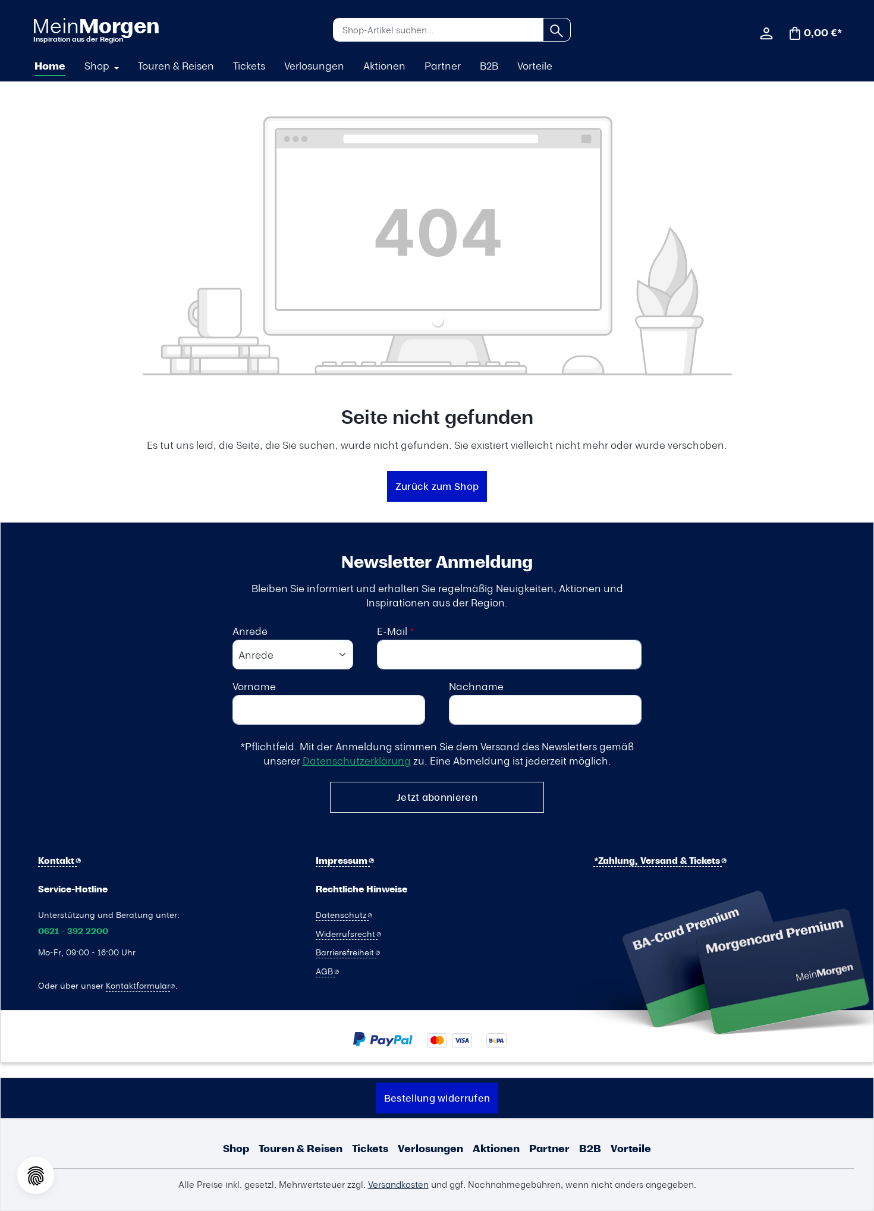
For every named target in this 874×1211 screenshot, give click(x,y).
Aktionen (496, 1148)
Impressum (343, 860)
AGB (325, 971)
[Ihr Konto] (766, 32)
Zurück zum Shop (437, 486)
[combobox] (438, 30)
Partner (549, 1148)
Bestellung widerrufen (437, 1098)
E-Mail (395, 631)
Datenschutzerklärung (357, 760)
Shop (236, 1148)
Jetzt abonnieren (437, 797)
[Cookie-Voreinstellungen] (36, 1175)
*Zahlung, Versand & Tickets (658, 860)
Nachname (476, 686)
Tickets (370, 1148)
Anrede (250, 631)
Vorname (254, 686)
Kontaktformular (138, 985)
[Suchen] (557, 30)
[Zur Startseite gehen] (95, 29)
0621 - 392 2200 (73, 931)
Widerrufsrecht (347, 933)
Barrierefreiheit (346, 952)
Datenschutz (342, 914)
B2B (590, 1148)
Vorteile (631, 1148)
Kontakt (57, 860)
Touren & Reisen (300, 1148)
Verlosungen (430, 1148)
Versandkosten (398, 1184)
